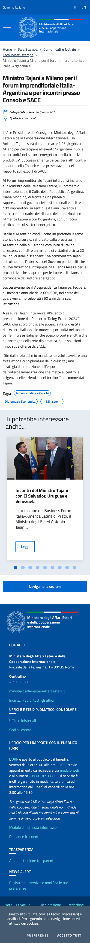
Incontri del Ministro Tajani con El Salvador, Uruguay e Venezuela (41, 496)
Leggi (25, 546)
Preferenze (38, 935)
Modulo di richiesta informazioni (34, 827)
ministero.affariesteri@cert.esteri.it (37, 691)
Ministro (52, 401)
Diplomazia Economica (20, 401)
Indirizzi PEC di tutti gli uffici (31, 700)
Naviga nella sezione (45, 586)
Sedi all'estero (20, 729)
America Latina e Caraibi (32, 392)
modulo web (69, 770)
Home (7, 49)
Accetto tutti (70, 935)
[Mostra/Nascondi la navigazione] (7, 27)
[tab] (15, 567)
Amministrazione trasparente (32, 860)
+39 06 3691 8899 (44, 776)
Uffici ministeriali (22, 720)
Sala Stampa (28, 49)
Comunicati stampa (18, 55)
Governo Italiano (14, 7)
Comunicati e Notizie (59, 49)
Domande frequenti (24, 836)
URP (15, 759)
